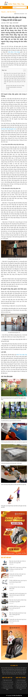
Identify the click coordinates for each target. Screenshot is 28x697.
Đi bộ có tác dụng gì (21, 680)
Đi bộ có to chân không (21, 682)
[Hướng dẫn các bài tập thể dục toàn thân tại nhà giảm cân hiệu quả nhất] (14, 495)
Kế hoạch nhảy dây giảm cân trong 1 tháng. (15, 85)
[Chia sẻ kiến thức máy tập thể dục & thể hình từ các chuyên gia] (14, 3)
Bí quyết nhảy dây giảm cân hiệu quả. (14, 87)
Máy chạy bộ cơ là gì (7, 680)
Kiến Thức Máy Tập (22, 354)
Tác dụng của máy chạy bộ (7, 682)
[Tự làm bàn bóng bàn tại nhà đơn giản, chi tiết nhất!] (14, 452)
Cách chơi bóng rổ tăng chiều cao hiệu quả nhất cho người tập (13, 484)
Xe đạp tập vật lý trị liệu (7, 686)
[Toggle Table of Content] (23, 70)
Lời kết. (7, 88)
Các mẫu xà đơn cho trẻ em (7, 684)
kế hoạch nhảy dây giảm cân (8, 129)
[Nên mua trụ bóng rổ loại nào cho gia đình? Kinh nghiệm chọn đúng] (14, 387)
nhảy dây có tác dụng (14, 52)
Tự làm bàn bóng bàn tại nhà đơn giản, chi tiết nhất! (11, 463)
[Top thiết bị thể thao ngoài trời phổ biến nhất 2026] (14, 410)
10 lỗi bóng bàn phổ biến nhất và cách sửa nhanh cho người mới (14, 442)
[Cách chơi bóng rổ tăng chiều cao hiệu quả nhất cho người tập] (14, 474)
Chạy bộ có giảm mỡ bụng (21, 684)
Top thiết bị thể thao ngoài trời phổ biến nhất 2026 (11, 420)
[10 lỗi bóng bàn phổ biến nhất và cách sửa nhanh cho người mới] (14, 431)
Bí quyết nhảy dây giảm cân (21, 686)
